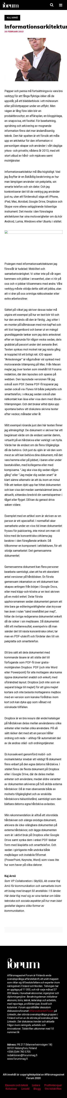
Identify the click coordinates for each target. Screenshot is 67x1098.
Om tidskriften (53, 1088)
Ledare (36, 1085)
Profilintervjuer (53, 1085)
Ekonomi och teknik (16, 1085)
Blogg (37, 1088)
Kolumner (11, 1088)
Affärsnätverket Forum (41, 1010)
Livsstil (25, 1088)
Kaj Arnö (12, 17)
